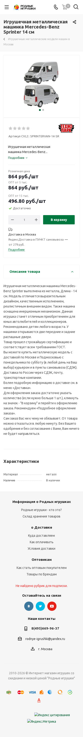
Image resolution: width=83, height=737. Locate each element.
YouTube (51, 606)
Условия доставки (41, 548)
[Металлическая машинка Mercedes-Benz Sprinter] (41, 84)
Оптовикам (42, 559)
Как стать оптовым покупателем (42, 568)
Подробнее (16, 249)
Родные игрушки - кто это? (41, 510)
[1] (11, 128)
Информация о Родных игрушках (41, 502)
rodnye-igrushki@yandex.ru (45, 639)
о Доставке (41, 527)
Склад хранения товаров (41, 516)
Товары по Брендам (42, 574)
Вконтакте (28, 606)
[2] (15, 128)
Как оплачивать (41, 542)
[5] (28, 128)
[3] (19, 128)
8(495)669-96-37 (45, 628)
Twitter (40, 606)
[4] (24, 128)
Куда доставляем (41, 535)
